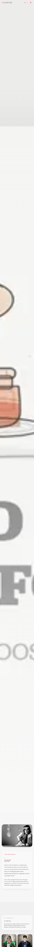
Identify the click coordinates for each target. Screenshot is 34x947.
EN (25, 2)
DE (27, 2)
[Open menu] (30, 2)
